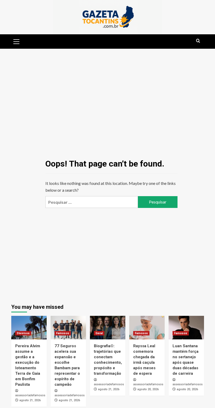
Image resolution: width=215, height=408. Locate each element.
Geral (99, 333)
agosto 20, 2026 (148, 389)
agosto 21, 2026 (30, 400)
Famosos (62, 333)
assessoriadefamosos (30, 395)
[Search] (198, 41)
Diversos (23, 333)
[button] (16, 40)
